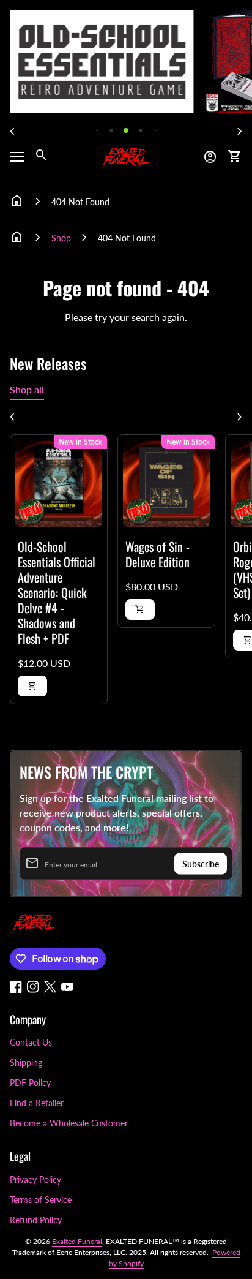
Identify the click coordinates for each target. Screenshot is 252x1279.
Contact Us (31, 1042)
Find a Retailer (37, 1103)
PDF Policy (30, 1082)
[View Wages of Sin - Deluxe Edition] (166, 483)
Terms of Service (41, 1199)
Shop (61, 238)
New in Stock (80, 442)
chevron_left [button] (12, 131)
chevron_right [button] (239, 131)
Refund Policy (36, 1220)
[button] (97, 131)
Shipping (26, 1062)
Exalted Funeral (77, 1241)
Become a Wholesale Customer (69, 1123)
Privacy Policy (35, 1179)
